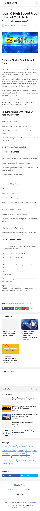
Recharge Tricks (7, 453)
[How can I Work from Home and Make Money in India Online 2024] (6, 408)
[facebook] (18, 494)
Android (9, 10)
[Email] (27, 308)
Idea (22, 303)
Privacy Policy (24, 507)
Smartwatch (6, 457)
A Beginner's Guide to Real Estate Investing (22, 423)
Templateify (15, 502)
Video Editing (22, 460)
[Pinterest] (24, 308)
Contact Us (14, 507)
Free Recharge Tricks (9, 450)
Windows (28, 303)
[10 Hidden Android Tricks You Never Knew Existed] (10, 324)
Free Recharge (16, 303)
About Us (21, 505)
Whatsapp (32, 460)
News (35, 450)
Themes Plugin (25, 457)
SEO (23, 453)
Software (15, 457)
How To (28, 450)
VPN (14, 460)
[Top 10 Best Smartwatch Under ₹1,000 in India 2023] (10, 349)
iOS (12, 463)
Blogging (13, 446)
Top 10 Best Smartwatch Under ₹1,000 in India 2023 (10, 358)
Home (3, 10)
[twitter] (22, 494)
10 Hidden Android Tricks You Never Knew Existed (9, 333)
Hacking (20, 450)
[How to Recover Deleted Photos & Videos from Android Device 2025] (29, 324)
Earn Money (22, 446)
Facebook (31, 446)
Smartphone (31, 453)
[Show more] (31, 308)
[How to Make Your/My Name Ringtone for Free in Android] (6, 433)
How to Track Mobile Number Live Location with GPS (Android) (23, 399)
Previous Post (7, 389)
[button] (2, 2)
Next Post (34, 389)
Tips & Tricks (6, 460)
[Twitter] (16, 308)
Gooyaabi (33, 502)
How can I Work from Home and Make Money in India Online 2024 (24, 407)
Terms (15, 505)
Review (17, 453)
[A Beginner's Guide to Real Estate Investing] (6, 425)
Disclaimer (29, 505)
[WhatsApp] (20, 308)
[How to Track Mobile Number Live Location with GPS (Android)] (6, 400)
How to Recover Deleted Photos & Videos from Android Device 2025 (29, 334)
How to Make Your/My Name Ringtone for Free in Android (24, 431)
